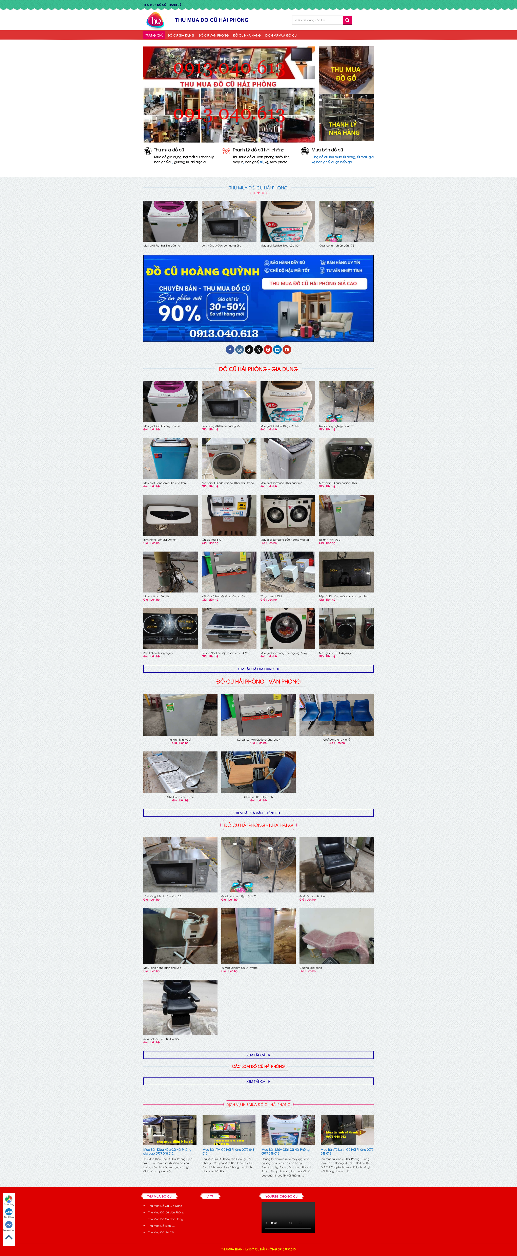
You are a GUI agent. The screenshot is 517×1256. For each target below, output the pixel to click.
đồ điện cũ (199, 162)
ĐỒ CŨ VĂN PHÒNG (214, 35)
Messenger (8, 1230)
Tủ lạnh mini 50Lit (271, 596)
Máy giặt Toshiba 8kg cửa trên (162, 245)
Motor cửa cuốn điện (156, 596)
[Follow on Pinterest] (268, 349)
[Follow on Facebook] (230, 349)
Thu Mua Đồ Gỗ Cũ (161, 1232)
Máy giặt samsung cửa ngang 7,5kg (284, 653)
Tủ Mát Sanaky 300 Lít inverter (239, 967)
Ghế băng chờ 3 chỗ (180, 797)
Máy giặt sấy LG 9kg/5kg (335, 653)
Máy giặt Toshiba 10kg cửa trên (280, 245)
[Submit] (347, 20)
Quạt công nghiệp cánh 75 (336, 245)
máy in (238, 162)
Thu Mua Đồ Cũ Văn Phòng (166, 1212)
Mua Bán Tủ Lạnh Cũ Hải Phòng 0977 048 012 (347, 1151)
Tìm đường (9, 1204)
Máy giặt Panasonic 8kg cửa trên (164, 483)
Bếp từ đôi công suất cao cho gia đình (344, 596)
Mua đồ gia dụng (168, 157)
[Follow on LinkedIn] (277, 349)
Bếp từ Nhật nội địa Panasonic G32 (224, 653)
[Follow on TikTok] (249, 349)
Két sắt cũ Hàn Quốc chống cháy (223, 596)
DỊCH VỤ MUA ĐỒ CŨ (280, 35)
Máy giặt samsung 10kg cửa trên (281, 483)
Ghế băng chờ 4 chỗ (336, 739)
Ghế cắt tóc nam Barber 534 (161, 1039)
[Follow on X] (258, 349)
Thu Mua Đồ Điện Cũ (161, 1225)
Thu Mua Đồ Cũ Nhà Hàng (165, 1219)
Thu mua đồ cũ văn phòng (253, 157)
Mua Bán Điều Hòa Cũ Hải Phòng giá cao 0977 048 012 (167, 1151)
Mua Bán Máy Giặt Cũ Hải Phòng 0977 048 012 (286, 1151)
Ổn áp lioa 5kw (211, 539)
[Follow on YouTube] (287, 349)
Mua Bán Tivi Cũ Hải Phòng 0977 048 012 (228, 1151)
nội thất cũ (191, 157)
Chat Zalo (9, 1217)
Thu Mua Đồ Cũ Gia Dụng (165, 1205)
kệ (266, 162)
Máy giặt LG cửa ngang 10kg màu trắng (228, 483)
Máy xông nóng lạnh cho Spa (162, 967)
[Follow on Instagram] (239, 349)
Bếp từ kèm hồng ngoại (158, 653)
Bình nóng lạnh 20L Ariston (160, 539)
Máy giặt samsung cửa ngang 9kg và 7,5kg (285, 539)
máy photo (278, 162)
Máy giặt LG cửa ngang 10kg (338, 483)
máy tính (283, 157)
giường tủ (181, 162)
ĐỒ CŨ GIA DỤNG (181, 35)
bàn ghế (251, 162)
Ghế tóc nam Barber (312, 896)
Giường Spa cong (310, 967)
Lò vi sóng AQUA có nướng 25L (221, 245)
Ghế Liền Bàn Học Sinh (258, 797)
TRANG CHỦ (154, 35)
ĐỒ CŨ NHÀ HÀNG (247, 35)
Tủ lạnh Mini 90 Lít (330, 539)
